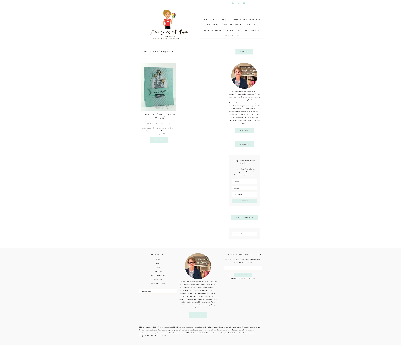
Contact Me (158, 279)
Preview (234, 279)
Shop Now (244, 52)
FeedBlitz (251, 279)
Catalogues (244, 144)
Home (158, 259)
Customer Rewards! (158, 283)
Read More (158, 140)
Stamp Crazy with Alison (169, 24)
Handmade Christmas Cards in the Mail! (158, 116)
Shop (158, 267)
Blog (158, 263)
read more (244, 130)
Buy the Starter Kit (244, 217)
